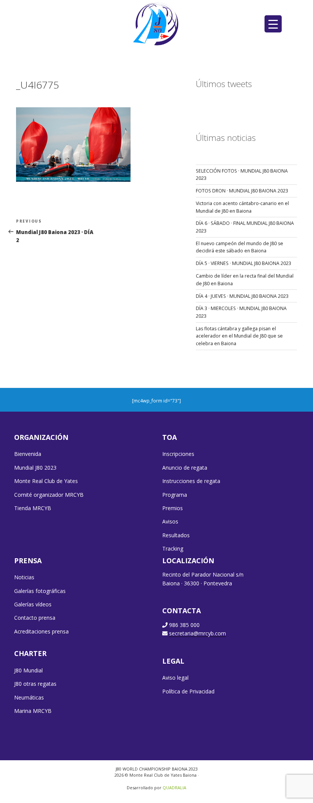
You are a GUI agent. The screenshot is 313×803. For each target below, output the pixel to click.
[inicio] (156, 23)
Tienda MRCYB (32, 508)
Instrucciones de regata (191, 481)
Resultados (176, 535)
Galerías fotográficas (40, 591)
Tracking (172, 548)
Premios (172, 508)
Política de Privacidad (188, 691)
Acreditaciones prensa (41, 631)
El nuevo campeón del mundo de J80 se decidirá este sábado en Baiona (239, 247)
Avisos (170, 521)
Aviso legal (175, 677)
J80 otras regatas (35, 683)
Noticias (24, 577)
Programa (174, 494)
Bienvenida (27, 453)
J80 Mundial (28, 670)
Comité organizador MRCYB (49, 494)
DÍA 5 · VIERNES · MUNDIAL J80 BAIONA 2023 (243, 263)
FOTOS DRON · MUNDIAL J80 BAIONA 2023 (242, 190)
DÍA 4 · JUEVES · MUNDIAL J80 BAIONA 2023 (242, 296)
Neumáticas (29, 697)
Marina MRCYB (33, 710)
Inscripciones (178, 453)
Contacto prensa (34, 617)
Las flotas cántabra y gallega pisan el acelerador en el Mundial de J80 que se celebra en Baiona (239, 336)
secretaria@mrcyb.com (197, 633)
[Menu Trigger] (273, 23)
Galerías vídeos (33, 604)
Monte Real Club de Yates (46, 481)
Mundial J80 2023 (35, 467)
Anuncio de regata (184, 467)
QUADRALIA (174, 787)
